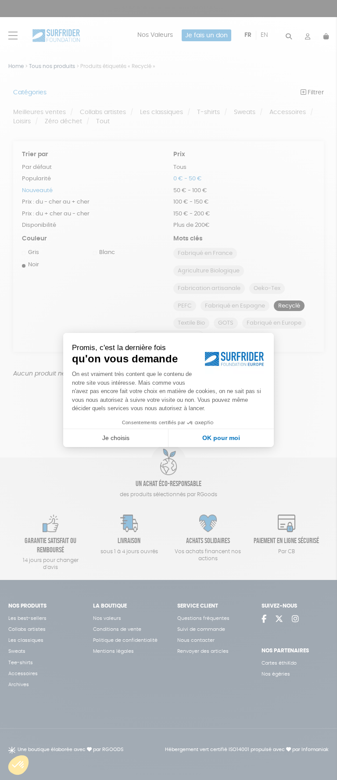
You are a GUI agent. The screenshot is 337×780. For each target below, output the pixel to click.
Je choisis (115, 437)
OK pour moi (221, 437)
